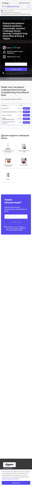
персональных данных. (19, 74)
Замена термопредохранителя (8, 118)
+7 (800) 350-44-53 (12, 6)
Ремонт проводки (6, 115)
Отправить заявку (16, 69)
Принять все (16, 482)
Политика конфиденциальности (10, 478)
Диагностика (5, 108)
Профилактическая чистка (9, 111)
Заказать (26, 108)
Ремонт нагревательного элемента (8, 122)
